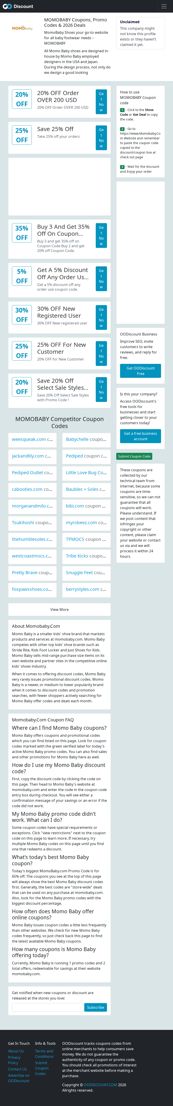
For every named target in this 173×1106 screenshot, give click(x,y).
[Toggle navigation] (164, 6)
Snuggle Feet (94, 572)
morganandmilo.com (49, 506)
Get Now (101, 101)
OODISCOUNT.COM (100, 1084)
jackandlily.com (43, 456)
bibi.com (90, 506)
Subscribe (95, 1007)
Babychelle (92, 439)
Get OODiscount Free (141, 371)
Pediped (89, 456)
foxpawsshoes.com (47, 589)
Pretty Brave (40, 572)
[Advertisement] (59, 186)
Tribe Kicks (92, 556)
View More (59, 609)
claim (151, 534)
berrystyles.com (98, 589)
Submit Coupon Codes (42, 1068)
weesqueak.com (44, 439)
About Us (16, 1051)
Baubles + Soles (97, 489)
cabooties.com (42, 489)
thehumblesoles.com (49, 539)
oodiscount (18, 6)
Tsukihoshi (38, 522)
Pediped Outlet (42, 472)
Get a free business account (140, 436)
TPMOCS (90, 539)
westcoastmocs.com (48, 556)
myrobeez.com (96, 522)
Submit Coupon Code (134, 456)
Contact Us (17, 1069)
